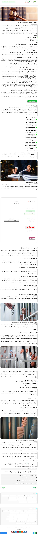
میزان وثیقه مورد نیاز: (31, 219)
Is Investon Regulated (19, 510)
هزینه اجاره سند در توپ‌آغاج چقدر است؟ (30, 468)
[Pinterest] (18, 532)
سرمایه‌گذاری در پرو (10, 517)
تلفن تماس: (17, 201)
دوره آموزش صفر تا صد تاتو (32, 517)
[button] (36, 42)
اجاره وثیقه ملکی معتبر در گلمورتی (31, 497)
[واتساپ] (35, 533)
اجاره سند (29, 4)
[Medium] (20, 532)
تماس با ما (21, 4)
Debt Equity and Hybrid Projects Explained (9, 510)
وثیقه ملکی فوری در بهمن (5, 495)
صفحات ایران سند (19, 529)
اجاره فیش (26, 4)
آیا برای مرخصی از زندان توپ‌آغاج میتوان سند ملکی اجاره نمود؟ (26, 480)
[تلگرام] (33, 533)
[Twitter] (16, 532)
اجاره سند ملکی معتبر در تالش (32, 501)
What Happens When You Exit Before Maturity (20, 517)
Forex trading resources (12, 521)
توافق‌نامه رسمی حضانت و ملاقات (31, 521)
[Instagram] (14, 532)
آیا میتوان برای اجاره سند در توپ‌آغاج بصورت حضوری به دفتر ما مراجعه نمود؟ (24, 483)
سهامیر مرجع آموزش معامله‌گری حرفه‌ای (12, 519)
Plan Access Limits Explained (20, 523)
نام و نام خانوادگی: (31, 201)
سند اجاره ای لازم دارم (30, 211)
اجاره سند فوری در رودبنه (12, 497)
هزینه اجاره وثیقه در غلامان (23, 495)
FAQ (27, 463)
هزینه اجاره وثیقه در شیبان (22, 501)
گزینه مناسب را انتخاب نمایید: (30, 208)
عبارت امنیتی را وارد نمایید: (30, 230)
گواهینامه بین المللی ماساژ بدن (21, 521)
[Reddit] (22, 532)
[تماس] (37, 533)
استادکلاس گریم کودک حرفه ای (23, 519)
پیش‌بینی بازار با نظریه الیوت (32, 519)
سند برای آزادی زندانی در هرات (14, 495)
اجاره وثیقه (34, 4)
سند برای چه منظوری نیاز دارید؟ (14, 219)
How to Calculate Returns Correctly (31, 523)
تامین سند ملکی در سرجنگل (22, 499)
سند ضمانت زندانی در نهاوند (32, 495)
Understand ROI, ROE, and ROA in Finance (30, 510)
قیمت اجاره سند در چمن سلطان (21, 497)
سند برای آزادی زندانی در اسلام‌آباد (31, 499)
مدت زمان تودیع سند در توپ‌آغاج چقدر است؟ (29, 477)
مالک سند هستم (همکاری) (29, 213)
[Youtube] (12, 532)
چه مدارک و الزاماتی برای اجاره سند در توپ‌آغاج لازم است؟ (27, 475)
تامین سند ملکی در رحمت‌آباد (13, 499)
